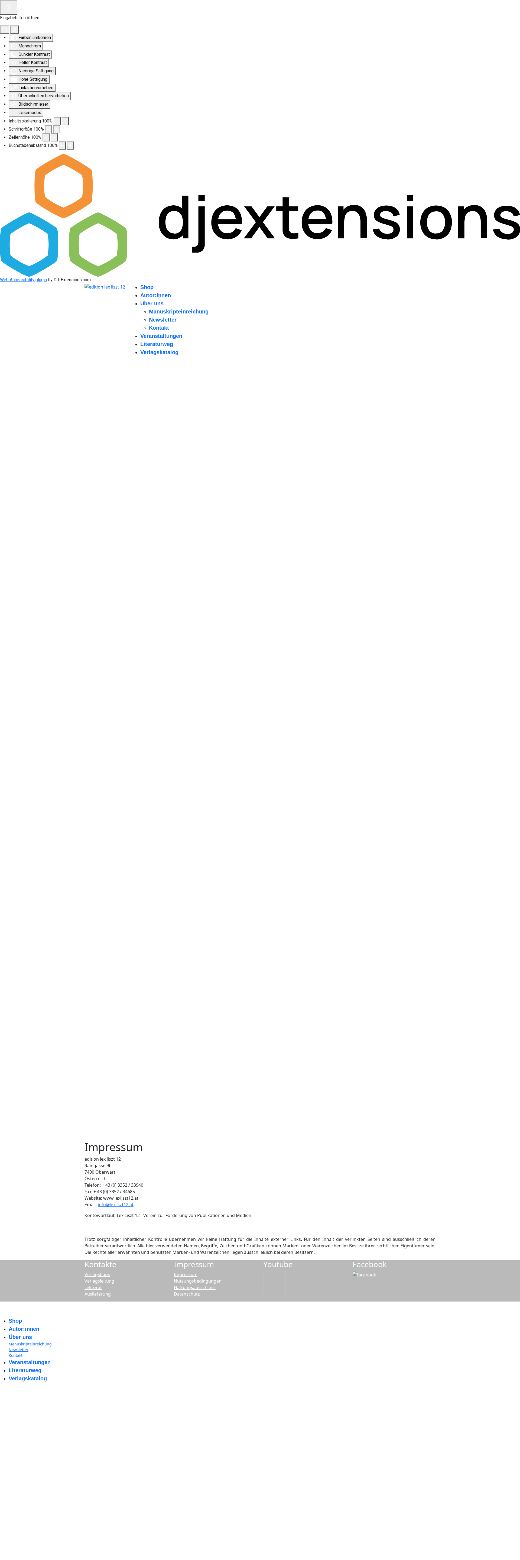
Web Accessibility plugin (23, 279)
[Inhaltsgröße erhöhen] (65, 121)
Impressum (185, 1274)
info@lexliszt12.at (116, 1205)
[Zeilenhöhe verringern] (46, 137)
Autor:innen (155, 295)
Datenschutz (187, 1294)
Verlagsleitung (99, 1281)
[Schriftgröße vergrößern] (56, 129)
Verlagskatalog (159, 352)
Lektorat (93, 1287)
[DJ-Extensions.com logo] (260, 215)
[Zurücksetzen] (4, 29)
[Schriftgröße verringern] (48, 129)
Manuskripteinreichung (179, 312)
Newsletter (163, 320)
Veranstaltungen (161, 336)
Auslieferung (97, 1294)
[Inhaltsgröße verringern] (57, 121)
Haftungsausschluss (195, 1287)
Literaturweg (156, 344)
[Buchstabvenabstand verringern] (62, 145)
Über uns (152, 303)
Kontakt (159, 328)
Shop (147, 287)
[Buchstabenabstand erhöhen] (70, 145)
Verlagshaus (97, 1274)
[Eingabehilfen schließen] (14, 29)
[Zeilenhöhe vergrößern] (54, 137)
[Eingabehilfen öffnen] (8, 7)
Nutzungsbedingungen (198, 1281)
